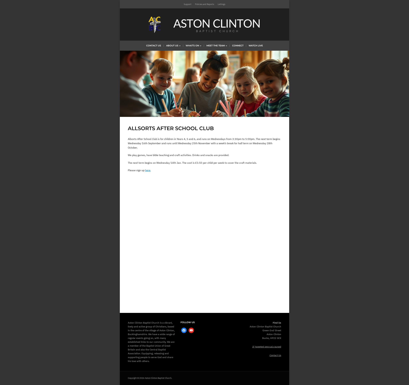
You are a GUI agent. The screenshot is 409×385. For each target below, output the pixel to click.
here (147, 170)
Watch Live (256, 45)
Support (187, 4)
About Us (172, 45)
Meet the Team (215, 45)
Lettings (221, 4)
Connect (237, 45)
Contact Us (153, 45)
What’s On (192, 45)
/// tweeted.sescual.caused (266, 346)
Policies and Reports (204, 4)
